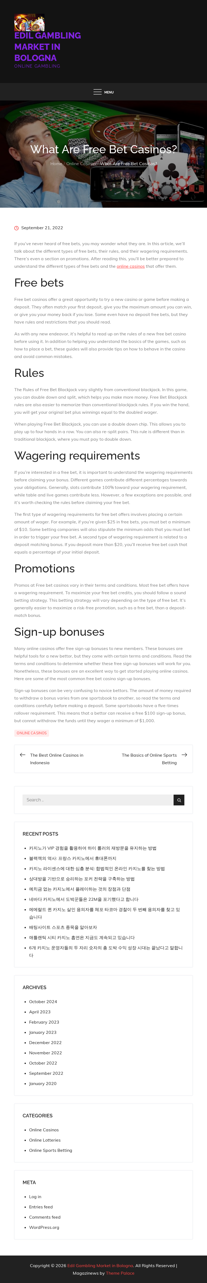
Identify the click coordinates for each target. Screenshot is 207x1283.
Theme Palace (120, 1273)
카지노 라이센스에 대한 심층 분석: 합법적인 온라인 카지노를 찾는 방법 (97, 868)
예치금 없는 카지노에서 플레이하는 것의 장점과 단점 (79, 889)
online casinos (131, 266)
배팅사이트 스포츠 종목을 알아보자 (63, 927)
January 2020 (43, 1083)
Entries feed (41, 1206)
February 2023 (44, 1022)
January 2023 (43, 1032)
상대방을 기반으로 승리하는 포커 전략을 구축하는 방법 (82, 878)
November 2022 (45, 1052)
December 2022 (45, 1042)
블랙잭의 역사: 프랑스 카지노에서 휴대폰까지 (72, 858)
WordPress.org (44, 1227)
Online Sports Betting (50, 1150)
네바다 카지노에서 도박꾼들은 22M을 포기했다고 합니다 (84, 899)
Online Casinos (32, 733)
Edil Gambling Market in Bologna (47, 46)
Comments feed (45, 1217)
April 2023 (40, 1011)
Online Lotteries (45, 1140)
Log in (35, 1196)
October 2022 (43, 1063)
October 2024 (43, 1001)
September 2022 (46, 1073)
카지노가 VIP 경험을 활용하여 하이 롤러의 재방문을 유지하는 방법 (93, 848)
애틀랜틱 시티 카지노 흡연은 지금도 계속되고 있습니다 (82, 937)
